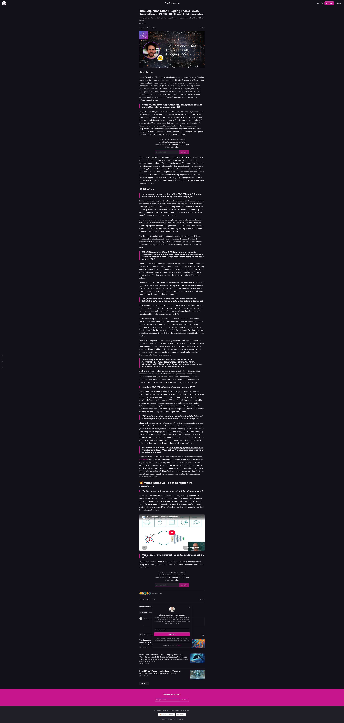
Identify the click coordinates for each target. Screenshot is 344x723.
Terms (177, 710)
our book (143, 459)
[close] (189, 607)
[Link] (136, 72)
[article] (172, 660)
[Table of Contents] (2, 361)
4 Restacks (160, 593)
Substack (163, 719)
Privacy (172, 710)
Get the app (180, 715)
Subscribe (329, 3)
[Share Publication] (322, 3)
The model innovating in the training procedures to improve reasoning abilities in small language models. (163, 660)
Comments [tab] (143, 612)
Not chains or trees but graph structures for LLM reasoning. (157, 673)
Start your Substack (167, 715)
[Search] (318, 3)
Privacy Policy (185, 640)
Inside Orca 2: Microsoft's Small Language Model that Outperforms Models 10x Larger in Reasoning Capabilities (163, 656)
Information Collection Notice (171, 640)
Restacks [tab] (151, 612)
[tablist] (147, 612)
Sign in (338, 3)
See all (143, 683)
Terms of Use (180, 638)
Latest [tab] (146, 635)
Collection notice (185, 710)
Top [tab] (141, 635)
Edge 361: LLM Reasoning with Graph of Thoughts (160, 671)
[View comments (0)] (148, 27)
